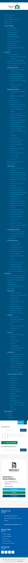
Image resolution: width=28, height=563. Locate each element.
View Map (14, 492)
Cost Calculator (6, 541)
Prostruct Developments (9, 478)
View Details (14, 489)
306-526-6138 (9, 486)
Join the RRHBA (6, 536)
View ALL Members (11, 442)
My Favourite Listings (8, 543)
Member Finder (6, 534)
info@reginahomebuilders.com (13, 524)
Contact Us (5, 538)
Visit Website (14, 496)
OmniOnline (20, 561)
